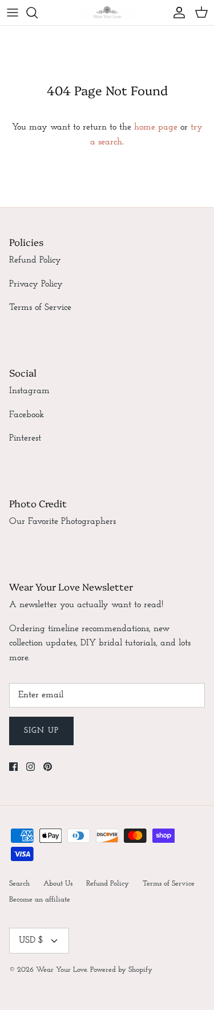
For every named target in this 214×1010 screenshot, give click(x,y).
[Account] (176, 12)
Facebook (26, 414)
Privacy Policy (36, 284)
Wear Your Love (61, 969)
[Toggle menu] (12, 12)
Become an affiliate (39, 899)
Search (19, 883)
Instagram (29, 390)
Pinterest (25, 438)
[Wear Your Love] (107, 12)
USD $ (31, 940)
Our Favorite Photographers (62, 521)
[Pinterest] (47, 766)
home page (155, 127)
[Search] (37, 12)
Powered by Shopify (121, 969)
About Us (57, 883)
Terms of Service (40, 307)
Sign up (41, 730)
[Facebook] (13, 766)
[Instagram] (30, 766)
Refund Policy (35, 260)
